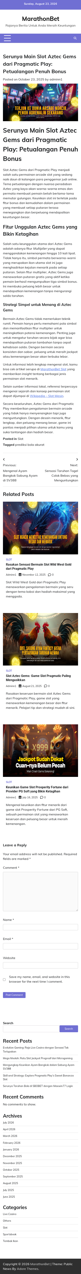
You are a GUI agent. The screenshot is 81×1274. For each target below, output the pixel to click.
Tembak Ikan (10, 1241)
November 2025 (12, 1163)
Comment (11, 868)
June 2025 (9, 1196)
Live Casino (9, 1214)
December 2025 (12, 1156)
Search (8, 1023)
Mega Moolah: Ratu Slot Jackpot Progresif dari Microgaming (38, 1058)
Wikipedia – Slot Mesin (46, 396)
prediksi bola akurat (29, 445)
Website (9, 958)
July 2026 (8, 1122)
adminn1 (56, 79)
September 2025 (13, 1176)
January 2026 (11, 1149)
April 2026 (9, 1129)
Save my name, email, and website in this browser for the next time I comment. (39, 979)
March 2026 (10, 1135)
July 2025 (8, 1190)
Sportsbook (10, 1234)
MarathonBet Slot (53, 369)
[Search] (75, 38)
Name (8, 920)
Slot (20, 439)
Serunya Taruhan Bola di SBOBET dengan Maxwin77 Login (38, 1086)
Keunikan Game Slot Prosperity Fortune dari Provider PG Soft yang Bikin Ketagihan (37, 789)
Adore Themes (27, 1269)
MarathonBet (40, 18)
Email (8, 939)
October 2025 (11, 1169)
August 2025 (10, 1183)
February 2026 (11, 1142)
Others (7, 1220)
